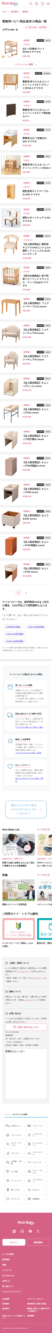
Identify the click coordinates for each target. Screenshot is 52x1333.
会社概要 (5, 1299)
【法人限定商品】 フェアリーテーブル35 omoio (36, 305)
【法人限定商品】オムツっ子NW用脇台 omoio (36, 464)
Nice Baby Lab (8, 1275)
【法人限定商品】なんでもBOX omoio (36, 517)
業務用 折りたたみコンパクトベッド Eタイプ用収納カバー (36, 113)
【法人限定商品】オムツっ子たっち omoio (36, 384)
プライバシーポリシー (35, 1299)
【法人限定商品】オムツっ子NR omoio (36, 570)
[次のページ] (34, 593)
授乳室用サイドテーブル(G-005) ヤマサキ (36, 193)
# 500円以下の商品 (13, 627)
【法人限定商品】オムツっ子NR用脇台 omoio (36, 543)
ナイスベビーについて (11, 1291)
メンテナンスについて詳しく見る (28, 753)
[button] (31, 4)
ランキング (7, 1270)
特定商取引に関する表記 (36, 1304)
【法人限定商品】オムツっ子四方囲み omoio (36, 437)
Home (4, 11)
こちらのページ (23, 971)
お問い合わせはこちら (28, 1027)
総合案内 (5, 1308)
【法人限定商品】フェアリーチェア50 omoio (36, 358)
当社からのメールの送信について (13, 1317)
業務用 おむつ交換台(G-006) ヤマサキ (35, 140)
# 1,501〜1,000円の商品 (14, 641)
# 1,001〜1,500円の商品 (14, 634)
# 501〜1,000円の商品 (36, 627)
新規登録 (38, 1242)
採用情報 (30, 1316)
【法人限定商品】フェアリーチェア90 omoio (36, 331)
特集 (4, 1265)
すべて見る (42, 829)
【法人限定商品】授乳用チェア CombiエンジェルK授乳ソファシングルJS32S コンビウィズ (36, 249)
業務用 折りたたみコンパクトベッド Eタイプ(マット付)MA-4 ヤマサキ (36, 85)
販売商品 (14, 11)
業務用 (25, 11)
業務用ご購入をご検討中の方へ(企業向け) (38, 1309)
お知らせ (6, 1281)
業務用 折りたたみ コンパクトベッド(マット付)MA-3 (37, 166)
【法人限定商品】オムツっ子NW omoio (36, 490)
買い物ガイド (8, 1286)
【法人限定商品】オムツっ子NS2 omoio (36, 411)
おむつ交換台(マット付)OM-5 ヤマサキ (34, 50)
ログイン (14, 1242)
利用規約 (5, 1304)
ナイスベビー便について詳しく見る (29, 727)
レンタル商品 (8, 1254)
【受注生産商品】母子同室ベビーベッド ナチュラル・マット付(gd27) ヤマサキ (36, 280)
